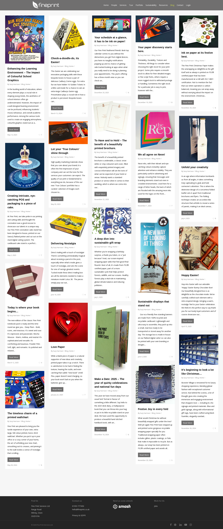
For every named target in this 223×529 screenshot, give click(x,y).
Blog (23, 84)
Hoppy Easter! (190, 275)
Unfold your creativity (194, 167)
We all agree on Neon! (151, 154)
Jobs (156, 506)
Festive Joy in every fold (153, 409)
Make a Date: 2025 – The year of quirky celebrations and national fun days (111, 383)
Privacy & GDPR (79, 515)
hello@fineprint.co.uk (80, 509)
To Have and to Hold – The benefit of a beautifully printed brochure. (110, 144)
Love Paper (58, 347)
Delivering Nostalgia (63, 243)
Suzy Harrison (15, 84)
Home (28, 84)
